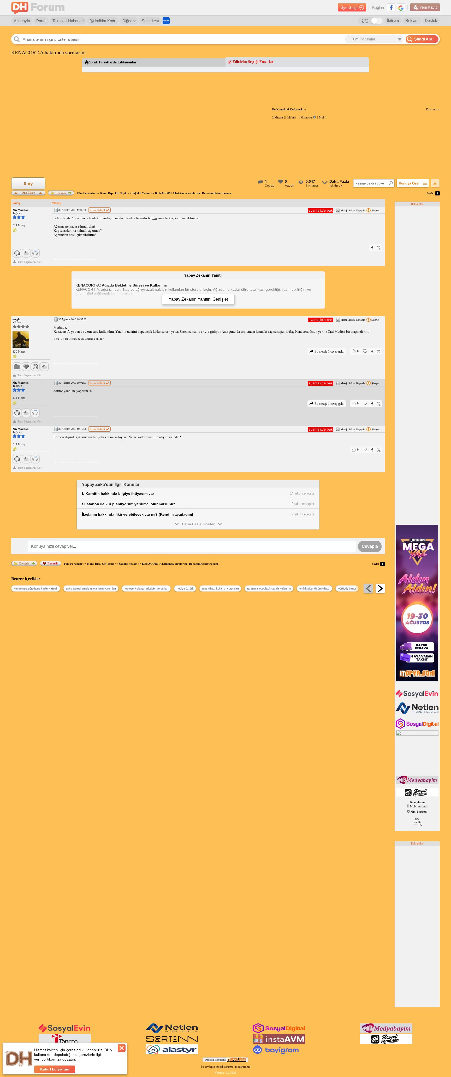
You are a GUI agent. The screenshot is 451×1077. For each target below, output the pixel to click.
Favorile (53, 563)
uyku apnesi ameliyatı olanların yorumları (91, 588)
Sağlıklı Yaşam (141, 193)
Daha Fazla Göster (198, 524)
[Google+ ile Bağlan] (401, 7)
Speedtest (150, 21)
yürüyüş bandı (347, 588)
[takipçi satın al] (418, 697)
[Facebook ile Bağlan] (391, 7)
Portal (41, 21)
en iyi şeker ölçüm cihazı (314, 588)
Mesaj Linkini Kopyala (353, 210)
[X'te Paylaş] (378, 247)
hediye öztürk (185, 588)
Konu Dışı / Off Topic (113, 193)
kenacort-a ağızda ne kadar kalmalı (35, 588)
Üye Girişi (348, 7)
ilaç (155, 218)
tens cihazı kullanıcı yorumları (220, 588)
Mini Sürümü (419, 811)
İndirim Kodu (105, 21)
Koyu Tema (365, 21)
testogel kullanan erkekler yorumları (146, 588)
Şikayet (375, 210)
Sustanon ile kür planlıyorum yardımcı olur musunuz (128, 504)
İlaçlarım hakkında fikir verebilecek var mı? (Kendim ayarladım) (137, 514)
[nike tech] (172, 1042)
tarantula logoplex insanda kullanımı (268, 588)
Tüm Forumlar (86, 193)
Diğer (127, 21)
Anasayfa (22, 21)
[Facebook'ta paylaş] (372, 247)
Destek (431, 20)
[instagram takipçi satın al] (418, 727)
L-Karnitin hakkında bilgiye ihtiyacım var (118, 493)
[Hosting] (418, 713)
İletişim (393, 20)
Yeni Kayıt (428, 7)
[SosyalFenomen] (418, 795)
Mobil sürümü (418, 806)
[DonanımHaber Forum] (39, 7)
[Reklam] (166, 20)
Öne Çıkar (28, 192)
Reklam (412, 20)
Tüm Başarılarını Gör (29, 261)
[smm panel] (418, 783)
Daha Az (431, 109)
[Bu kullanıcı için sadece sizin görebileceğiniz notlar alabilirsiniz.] (15, 230)
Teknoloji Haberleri (68, 21)
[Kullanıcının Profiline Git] (21, 339)
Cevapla (61, 192)
